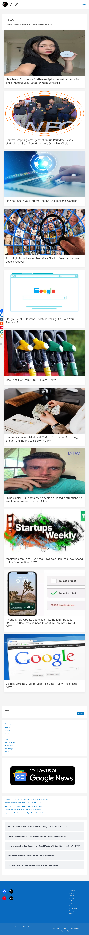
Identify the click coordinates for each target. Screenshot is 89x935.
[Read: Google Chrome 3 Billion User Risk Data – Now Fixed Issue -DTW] (44, 657)
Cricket (7, 730)
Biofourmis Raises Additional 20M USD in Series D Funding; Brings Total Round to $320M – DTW (42, 439)
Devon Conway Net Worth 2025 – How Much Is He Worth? (23, 806)
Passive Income (10, 742)
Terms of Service (66, 931)
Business (8, 724)
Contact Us (65, 928)
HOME (7, 736)
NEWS (7, 739)
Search (7, 710)
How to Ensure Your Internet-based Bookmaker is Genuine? (42, 200)
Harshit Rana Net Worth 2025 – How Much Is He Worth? (23, 809)
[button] (1, 311)
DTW (14, 4)
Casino (7, 727)
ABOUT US (56, 928)
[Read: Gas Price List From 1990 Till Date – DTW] (44, 353)
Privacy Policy (75, 928)
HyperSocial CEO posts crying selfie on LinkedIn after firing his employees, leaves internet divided (44, 499)
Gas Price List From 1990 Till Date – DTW (31, 379)
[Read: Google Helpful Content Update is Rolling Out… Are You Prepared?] (44, 292)
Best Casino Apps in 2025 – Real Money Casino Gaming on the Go (26, 799)
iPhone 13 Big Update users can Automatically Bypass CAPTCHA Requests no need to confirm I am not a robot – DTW (41, 623)
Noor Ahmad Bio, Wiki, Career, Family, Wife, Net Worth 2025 (24, 813)
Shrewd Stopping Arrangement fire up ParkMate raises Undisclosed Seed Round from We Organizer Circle (39, 141)
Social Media (9, 745)
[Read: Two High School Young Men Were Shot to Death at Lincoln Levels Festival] (44, 231)
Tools (7, 752)
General (7, 733)
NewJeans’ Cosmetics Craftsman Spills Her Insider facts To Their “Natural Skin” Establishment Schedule (42, 81)
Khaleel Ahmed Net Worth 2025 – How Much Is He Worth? (23, 802)
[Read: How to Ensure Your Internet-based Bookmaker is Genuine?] (44, 174)
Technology (9, 749)
